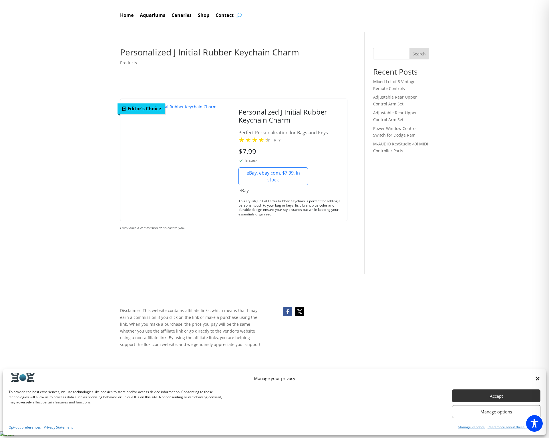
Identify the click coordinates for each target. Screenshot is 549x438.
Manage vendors (471, 427)
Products (128, 62)
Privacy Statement (58, 427)
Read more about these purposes (514, 427)
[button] (537, 378)
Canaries (182, 15)
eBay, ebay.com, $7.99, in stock (273, 176)
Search (419, 54)
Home (127, 15)
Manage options (496, 412)
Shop (203, 15)
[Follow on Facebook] (287, 311)
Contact (225, 15)
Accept (496, 396)
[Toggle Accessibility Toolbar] (534, 423)
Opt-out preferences (25, 427)
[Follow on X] (299, 311)
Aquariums (152, 15)
